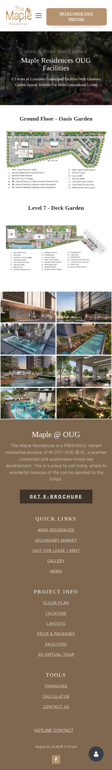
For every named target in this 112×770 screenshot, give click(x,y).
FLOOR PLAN (56, 603)
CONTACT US (56, 707)
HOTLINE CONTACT (53, 730)
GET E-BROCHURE (56, 496)
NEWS (56, 571)
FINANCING (56, 686)
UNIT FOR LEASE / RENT (56, 550)
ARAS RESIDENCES (56, 530)
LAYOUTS (56, 623)
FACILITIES (56, 644)
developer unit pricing (77, 16)
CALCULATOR (56, 696)
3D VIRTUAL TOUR (56, 654)
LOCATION (56, 613)
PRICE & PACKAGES (56, 634)
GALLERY (56, 561)
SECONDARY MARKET (56, 540)
